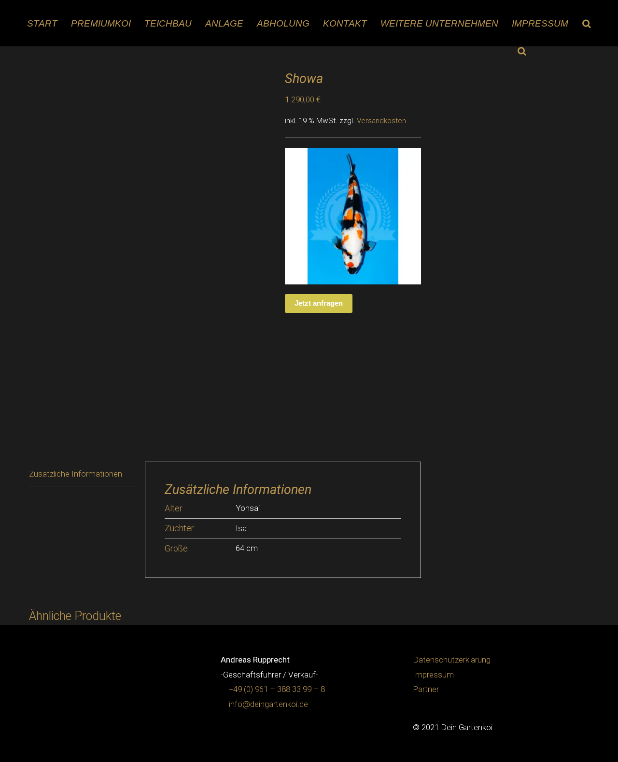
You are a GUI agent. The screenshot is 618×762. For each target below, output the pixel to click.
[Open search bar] (586, 23)
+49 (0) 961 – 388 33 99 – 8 (277, 689)
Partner (426, 689)
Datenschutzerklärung (452, 659)
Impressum (433, 674)
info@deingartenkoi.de (268, 704)
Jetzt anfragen (319, 303)
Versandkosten (381, 120)
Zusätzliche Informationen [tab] (75, 474)
